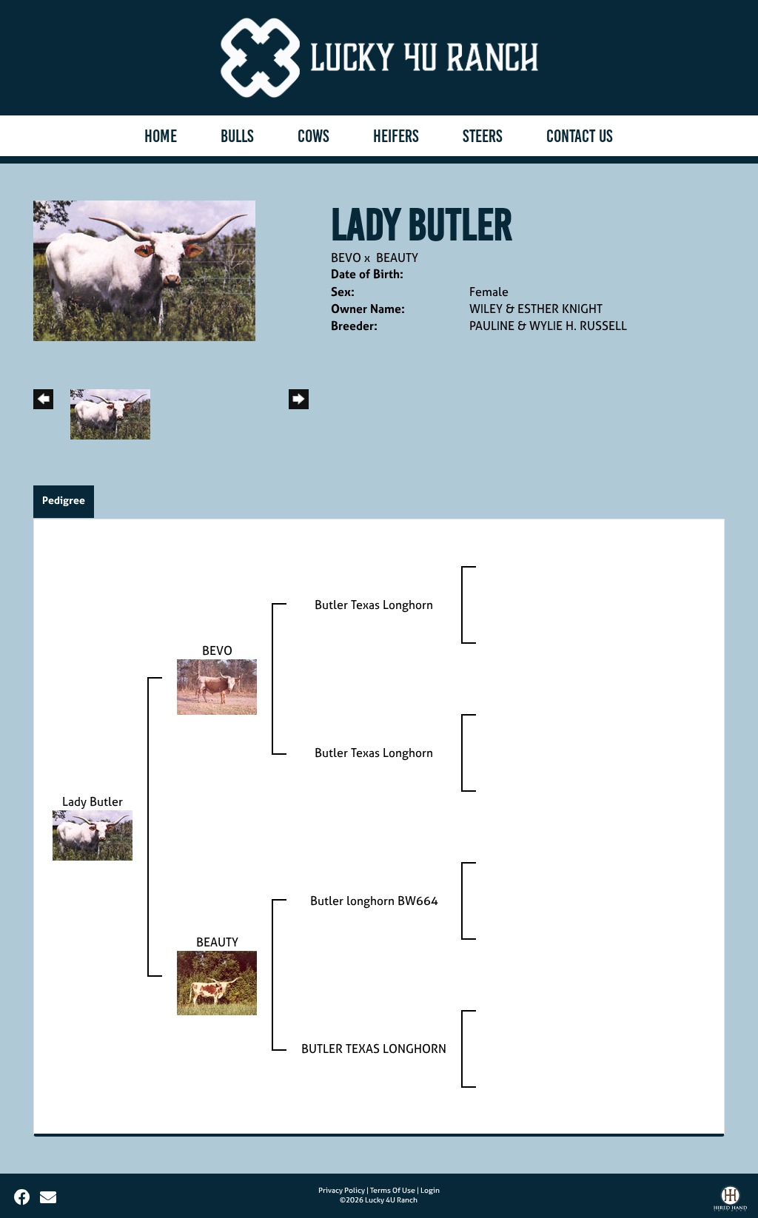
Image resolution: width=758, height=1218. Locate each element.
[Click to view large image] (144, 269)
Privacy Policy (341, 1190)
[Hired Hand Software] (730, 1201)
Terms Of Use (392, 1190)
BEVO (346, 257)
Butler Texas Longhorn (374, 604)
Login (430, 1190)
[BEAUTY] (217, 982)
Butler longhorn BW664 (374, 900)
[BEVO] (217, 686)
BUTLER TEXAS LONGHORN (373, 1048)
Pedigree (63, 500)
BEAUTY (397, 257)
